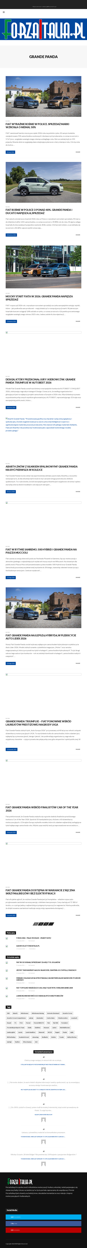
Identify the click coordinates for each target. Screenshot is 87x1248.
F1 (15, 1023)
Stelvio (53, 1037)
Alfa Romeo (24, 1013)
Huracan (46, 1027)
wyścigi (9, 1042)
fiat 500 (55, 1023)
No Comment (31, 940)
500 (8, 1013)
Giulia (29, 1027)
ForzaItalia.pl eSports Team (15, 1027)
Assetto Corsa (67, 1013)
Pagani (57, 1032)
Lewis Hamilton (30, 1032)
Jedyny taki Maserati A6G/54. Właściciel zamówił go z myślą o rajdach (46, 970)
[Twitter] (80, 12)
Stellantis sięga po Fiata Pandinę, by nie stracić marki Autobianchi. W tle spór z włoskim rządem (51, 1064)
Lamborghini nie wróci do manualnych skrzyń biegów (39, 996)
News (8, 121)
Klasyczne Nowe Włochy (43, 1114)
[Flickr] (72, 12)
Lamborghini (11, 1032)
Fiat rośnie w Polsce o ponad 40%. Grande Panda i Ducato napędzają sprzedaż (39, 211)
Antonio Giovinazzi (53, 1013)
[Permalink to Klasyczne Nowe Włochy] (43, 1120)
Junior (54, 1027)
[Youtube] (83, 12)
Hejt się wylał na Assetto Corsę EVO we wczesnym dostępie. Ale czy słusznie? (48, 1089)
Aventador (40, 1018)
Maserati (41, 1032)
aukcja (31, 1018)
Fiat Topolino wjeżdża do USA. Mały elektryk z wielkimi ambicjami (44, 988)
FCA (21, 1023)
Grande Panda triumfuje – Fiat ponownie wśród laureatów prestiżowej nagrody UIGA (38, 723)
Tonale (61, 1037)
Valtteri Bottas (71, 1037)
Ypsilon (17, 1042)
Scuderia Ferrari (24, 1037)
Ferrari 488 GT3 (39, 1023)
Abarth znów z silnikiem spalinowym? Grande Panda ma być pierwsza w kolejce (42, 468)
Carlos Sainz (50, 1018)
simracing (35, 1037)
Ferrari (28, 1023)
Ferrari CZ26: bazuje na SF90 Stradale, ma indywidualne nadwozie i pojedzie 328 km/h (48, 979)
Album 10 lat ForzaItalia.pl (28, 946)
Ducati (9, 1023)
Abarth (15, 1013)
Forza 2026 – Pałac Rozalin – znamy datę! (33, 938)
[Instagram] (76, 12)
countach (74, 1018)
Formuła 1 (64, 1023)
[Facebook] (68, 12)
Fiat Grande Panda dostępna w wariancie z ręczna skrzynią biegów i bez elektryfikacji (40, 892)
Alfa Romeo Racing (38, 1013)
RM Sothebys (11, 1037)
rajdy (71, 1032)
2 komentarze (32, 948)
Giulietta (37, 1027)
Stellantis (45, 1037)
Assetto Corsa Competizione (16, 1018)
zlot (36, 1042)
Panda (65, 1032)
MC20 (50, 1032)
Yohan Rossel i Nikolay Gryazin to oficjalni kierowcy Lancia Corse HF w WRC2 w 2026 (50, 1136)
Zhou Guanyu (27, 1042)
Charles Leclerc (63, 1018)
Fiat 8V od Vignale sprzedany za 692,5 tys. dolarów (38, 962)
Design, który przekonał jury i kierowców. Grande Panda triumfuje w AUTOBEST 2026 (40, 381)
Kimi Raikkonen (65, 1027)
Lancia (20, 1032)
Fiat (48, 1023)
